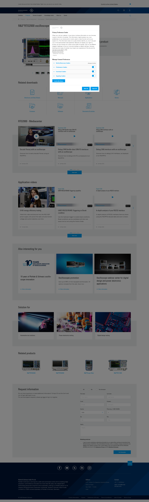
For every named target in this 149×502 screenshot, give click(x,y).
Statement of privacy (58, 53)
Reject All (94, 88)
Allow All (86, 88)
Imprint (55, 55)
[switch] (94, 67)
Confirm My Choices (58, 81)
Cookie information (58, 51)
